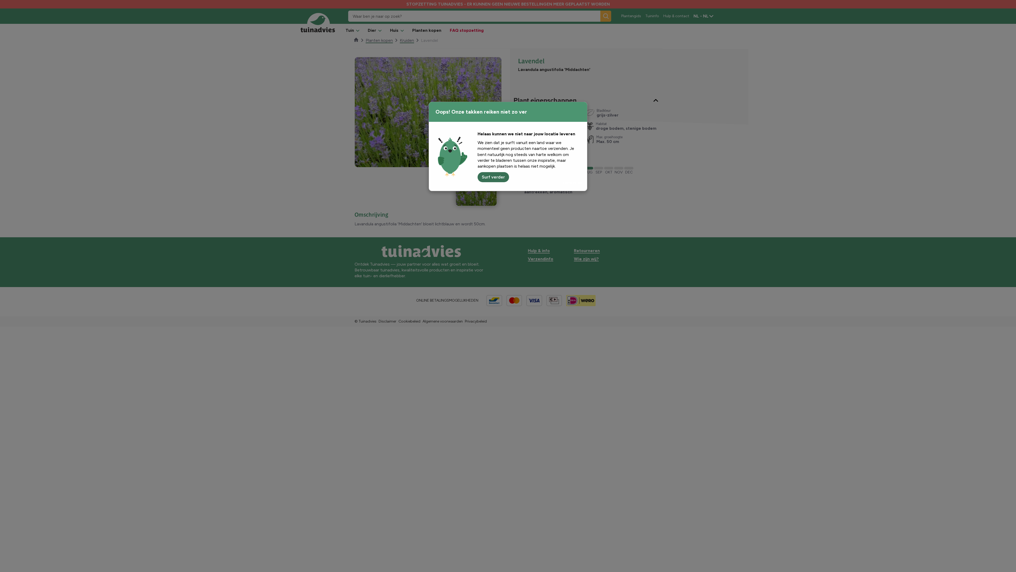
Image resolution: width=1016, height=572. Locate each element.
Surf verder (493, 177)
